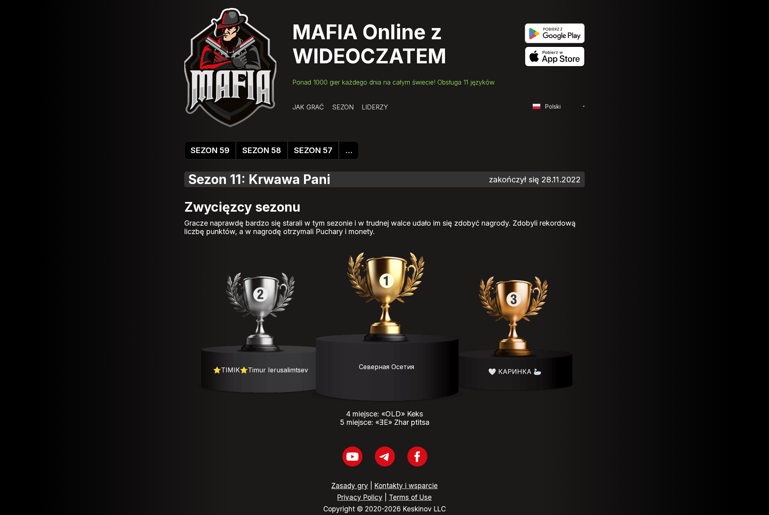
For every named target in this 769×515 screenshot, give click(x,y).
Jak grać (308, 107)
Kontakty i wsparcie (406, 486)
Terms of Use (410, 497)
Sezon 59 (210, 150)
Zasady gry (349, 486)
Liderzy (375, 107)
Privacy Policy (359, 497)
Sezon (343, 107)
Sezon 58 (261, 150)
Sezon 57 (313, 150)
